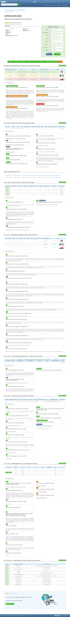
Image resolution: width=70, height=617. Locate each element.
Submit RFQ (64, 65)
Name (47, 29)
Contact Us (53, 1)
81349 (54, 75)
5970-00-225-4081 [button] (33, 175)
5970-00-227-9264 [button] (41, 177)
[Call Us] (59, 65)
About (48, 1)
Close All (59, 61)
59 (5, 128)
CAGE (29, 61)
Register (58, 5)
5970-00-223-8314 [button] (8, 175)
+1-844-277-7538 (48, 5)
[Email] (8, 604)
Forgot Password (65, 5)
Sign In (54, 5)
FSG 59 (7, 29)
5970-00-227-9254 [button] (8, 177)
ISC (35, 61)
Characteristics (54, 61)
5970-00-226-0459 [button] (41, 175)
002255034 (13, 128)
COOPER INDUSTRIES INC (44, 79)
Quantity (46, 41)
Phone (47, 38)
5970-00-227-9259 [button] (17, 177)
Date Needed (45, 50)
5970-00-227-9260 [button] (25, 177)
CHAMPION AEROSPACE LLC (44, 71)
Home (44, 1)
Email (47, 35)
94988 (54, 79)
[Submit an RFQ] (11, 472)
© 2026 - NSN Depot (64, 615)
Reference (46, 44)
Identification (17, 61)
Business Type (45, 47)
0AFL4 (54, 71)
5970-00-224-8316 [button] (25, 175)
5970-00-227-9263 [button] (33, 177)
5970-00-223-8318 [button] (17, 175)
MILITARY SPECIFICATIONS (44, 75)
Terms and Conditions (15, 615)
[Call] (12, 604)
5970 (9, 128)
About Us (8, 615)
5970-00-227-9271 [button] (57, 177)
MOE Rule (23, 61)
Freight (42, 61)
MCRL (11, 61)
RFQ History (39, 1)
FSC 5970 (12, 29)
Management (48, 61)
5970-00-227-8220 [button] (49, 175)
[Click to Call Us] (6, 472)
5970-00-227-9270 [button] (49, 177)
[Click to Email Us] (9, 472)
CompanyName (45, 32)
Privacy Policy (23, 615)
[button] (34, 1)
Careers (58, 1)
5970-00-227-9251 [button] (57, 175)
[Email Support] (60, 65)
